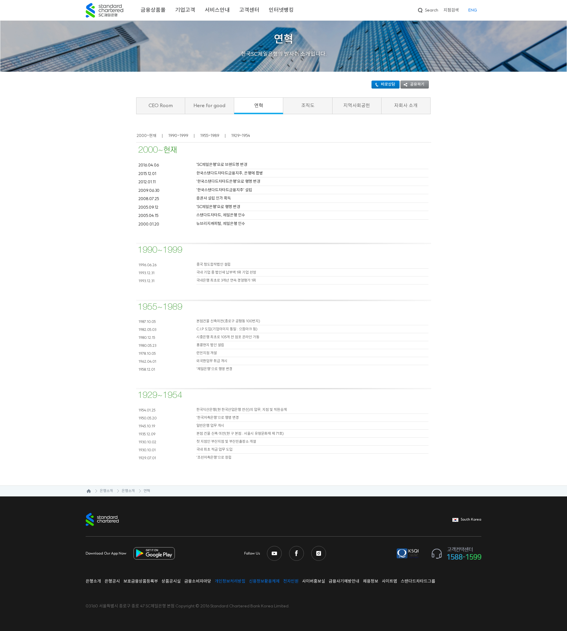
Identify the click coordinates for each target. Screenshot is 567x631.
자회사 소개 (406, 106)
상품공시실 (171, 581)
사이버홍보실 (313, 581)
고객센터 (249, 10)
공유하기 (417, 84)
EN (472, 10)
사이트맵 (389, 581)
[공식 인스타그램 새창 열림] (318, 553)
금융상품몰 (153, 10)
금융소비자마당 (197, 581)
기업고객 (185, 10)
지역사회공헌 (356, 106)
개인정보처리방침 (230, 581)
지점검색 (451, 10)
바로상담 (388, 84)
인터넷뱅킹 (281, 10)
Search (427, 9)
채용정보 (370, 581)
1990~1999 (178, 135)
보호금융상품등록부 (140, 581)
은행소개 (106, 491)
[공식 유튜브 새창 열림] (274, 553)
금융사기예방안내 (344, 581)
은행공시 (112, 581)
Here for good (209, 106)
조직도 (308, 106)
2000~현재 (146, 135)
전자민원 (291, 581)
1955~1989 (209, 135)
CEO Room (161, 106)
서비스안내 (217, 10)
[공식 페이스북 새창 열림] (296, 553)
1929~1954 (240, 135)
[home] (86, 491)
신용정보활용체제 (264, 581)
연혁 (258, 106)
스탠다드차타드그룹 (418, 581)
